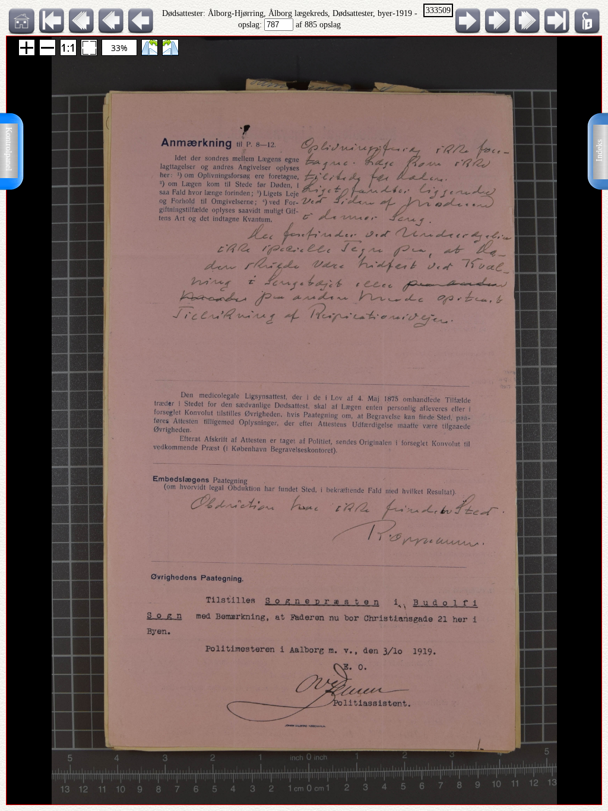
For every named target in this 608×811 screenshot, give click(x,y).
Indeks (599, 150)
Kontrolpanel (8, 149)
